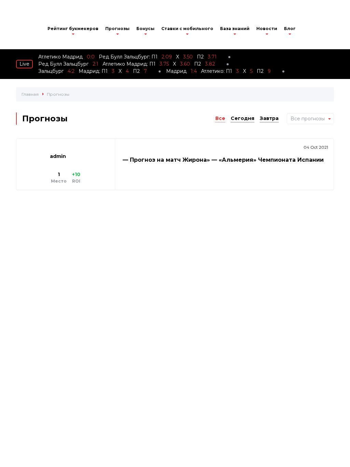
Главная (30, 94)
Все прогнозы (308, 119)
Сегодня (242, 118)
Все (220, 118)
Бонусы (145, 28)
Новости (266, 28)
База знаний (235, 28)
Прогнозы (117, 28)
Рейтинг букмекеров (73, 28)
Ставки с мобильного (187, 28)
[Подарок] (307, 31)
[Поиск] (323, 30)
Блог (290, 28)
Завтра (269, 118)
